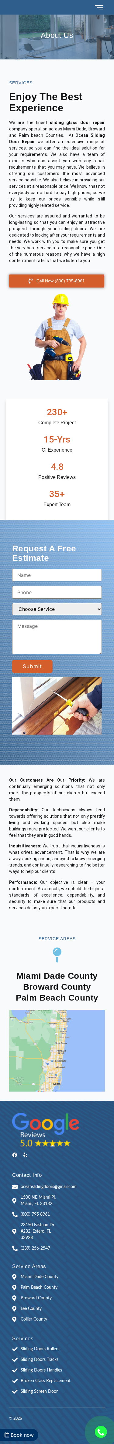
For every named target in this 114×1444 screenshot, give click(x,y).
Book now (21, 1435)
